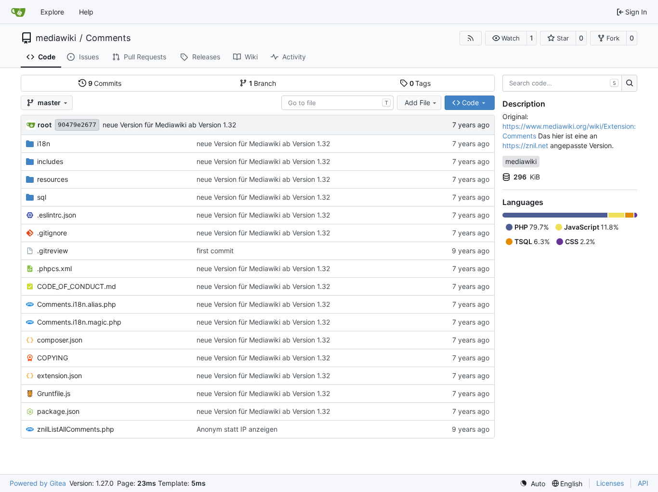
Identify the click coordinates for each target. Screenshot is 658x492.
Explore (52, 12)
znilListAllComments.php (75, 429)
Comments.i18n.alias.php (76, 304)
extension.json (59, 375)
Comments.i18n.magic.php (79, 322)
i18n (43, 143)
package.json (58, 411)
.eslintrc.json (56, 215)
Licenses (610, 483)
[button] (506, 38)
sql (41, 197)
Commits (105, 83)
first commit (215, 250)
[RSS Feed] (471, 38)
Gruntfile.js (53, 393)
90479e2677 (77, 124)
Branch (262, 83)
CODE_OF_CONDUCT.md (76, 286)
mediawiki (56, 38)
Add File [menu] (417, 102)
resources (52, 179)
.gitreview (52, 250)
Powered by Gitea (38, 483)
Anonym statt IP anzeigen (237, 429)
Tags (420, 83)
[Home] (18, 12)
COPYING (52, 358)
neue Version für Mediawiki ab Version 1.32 (169, 125)
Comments (108, 38)
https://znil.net (525, 145)
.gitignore (52, 233)
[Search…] (629, 83)
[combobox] (337, 103)
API (643, 483)
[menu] (532, 483)
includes (50, 161)
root (45, 125)
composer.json (59, 340)
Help (86, 12)
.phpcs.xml (54, 268)
